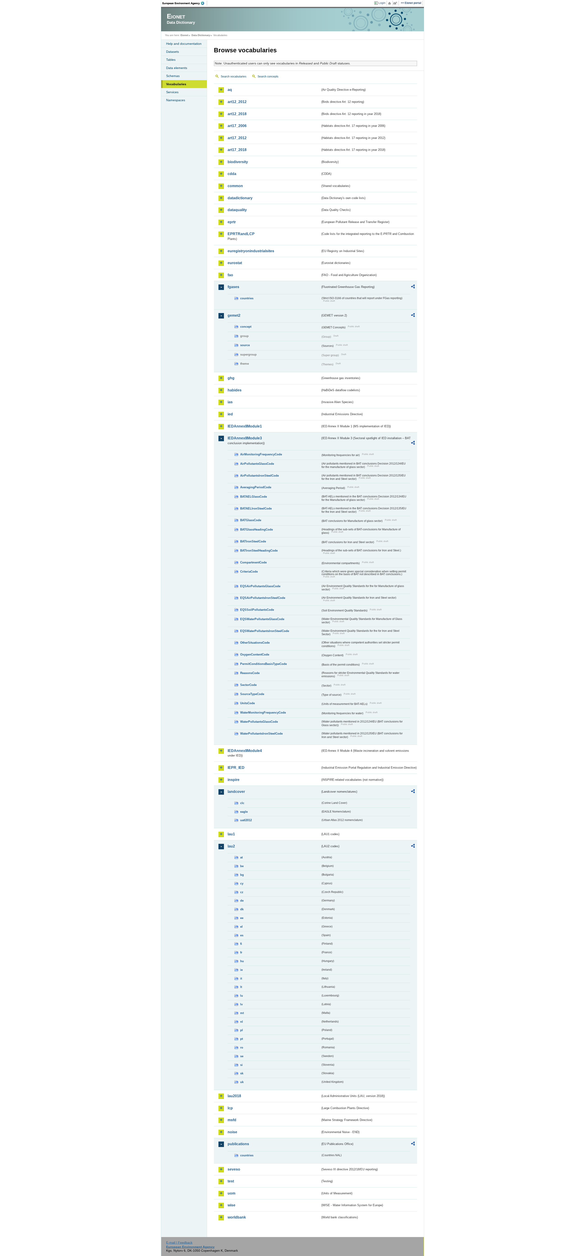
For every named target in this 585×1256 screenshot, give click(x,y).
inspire (233, 780)
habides (235, 390)
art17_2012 (237, 138)
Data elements (176, 68)
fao (230, 275)
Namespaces (175, 100)
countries (246, 298)
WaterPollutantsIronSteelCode (261, 733)
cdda (232, 174)
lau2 (231, 846)
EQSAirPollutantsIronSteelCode (262, 598)
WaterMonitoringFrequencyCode (263, 712)
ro (241, 1047)
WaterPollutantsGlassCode (259, 721)
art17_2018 (237, 150)
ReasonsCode (250, 673)
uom (231, 1193)
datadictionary (240, 198)
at (241, 857)
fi (241, 943)
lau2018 (234, 1096)
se (241, 1056)
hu (242, 961)
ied (230, 414)
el (241, 926)
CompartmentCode (253, 562)
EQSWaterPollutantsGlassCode (262, 619)
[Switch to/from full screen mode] (396, 3)
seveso (234, 1169)
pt (241, 1039)
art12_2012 (237, 102)
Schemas (173, 76)
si (241, 1065)
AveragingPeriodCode (255, 487)
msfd (232, 1120)
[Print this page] (390, 3)
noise (232, 1132)
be (242, 866)
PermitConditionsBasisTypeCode (263, 664)
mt (242, 1013)
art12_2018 (237, 114)
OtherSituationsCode (255, 642)
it (241, 978)
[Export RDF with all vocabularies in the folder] (413, 287)
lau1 (231, 834)
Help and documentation (184, 43)
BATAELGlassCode (253, 496)
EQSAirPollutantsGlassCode (260, 586)
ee (241, 918)
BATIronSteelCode (253, 541)
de (242, 900)
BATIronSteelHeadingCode (259, 550)
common (235, 186)
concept (245, 326)
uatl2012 (246, 820)
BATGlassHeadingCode (256, 529)
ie (241, 970)
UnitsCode (247, 703)
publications (238, 1144)
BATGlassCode (250, 520)
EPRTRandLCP (241, 234)
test (231, 1181)
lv (241, 1004)
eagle (244, 811)
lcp (230, 1108)
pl (241, 1030)
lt (241, 987)
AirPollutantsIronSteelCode (259, 475)
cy (241, 883)
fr (241, 952)
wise (231, 1205)
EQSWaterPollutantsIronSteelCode (264, 631)
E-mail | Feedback (179, 1242)
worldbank (237, 1217)
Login (382, 3)
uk (242, 1082)
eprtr (232, 222)
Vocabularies (176, 84)
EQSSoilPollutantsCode (257, 609)
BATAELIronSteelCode (256, 508)
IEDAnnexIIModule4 (245, 751)
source (245, 345)
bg (242, 874)
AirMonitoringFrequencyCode (261, 454)
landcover (236, 792)
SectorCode (248, 685)
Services (172, 92)
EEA (184, 3)
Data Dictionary (200, 35)
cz (241, 892)
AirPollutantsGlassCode (257, 463)
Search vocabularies (233, 76)
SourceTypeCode (252, 694)
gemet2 (234, 315)
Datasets (172, 51)
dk (242, 909)
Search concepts (268, 76)
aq (230, 90)
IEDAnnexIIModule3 (245, 438)
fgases (233, 287)
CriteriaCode (249, 571)
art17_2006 (237, 126)
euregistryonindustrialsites (251, 251)
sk (241, 1073)
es (241, 935)
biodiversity (238, 162)
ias (230, 402)
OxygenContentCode (254, 654)
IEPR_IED (236, 768)
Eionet (184, 35)
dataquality (237, 210)
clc (242, 803)
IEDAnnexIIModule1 (245, 426)
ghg (231, 378)
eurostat (235, 263)
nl (241, 1021)
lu (241, 995)
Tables (171, 59)
